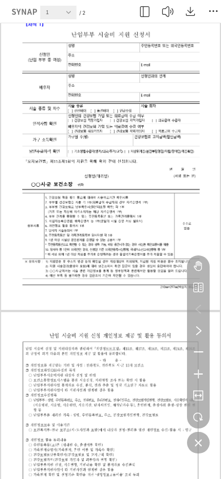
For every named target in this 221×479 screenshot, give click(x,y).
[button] (71, 15)
